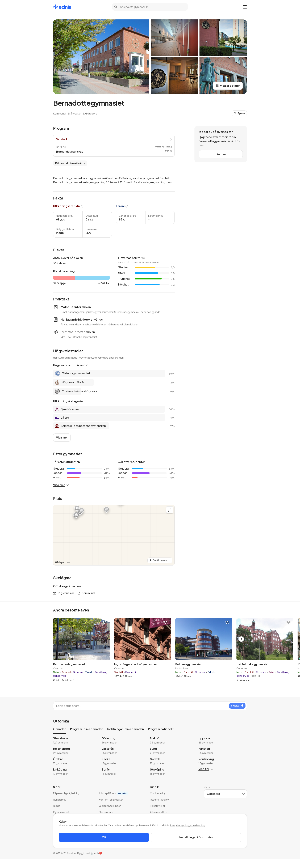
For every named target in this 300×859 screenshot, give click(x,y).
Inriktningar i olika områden (125, 729)
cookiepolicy (197, 825)
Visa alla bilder (230, 85)
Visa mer (62, 437)
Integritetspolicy (179, 825)
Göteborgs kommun (67, 586)
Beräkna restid (161, 560)
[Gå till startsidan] (62, 6)
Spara (241, 113)
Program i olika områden (86, 729)
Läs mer (220, 154)
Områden (59, 729)
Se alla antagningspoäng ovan (153, 182)
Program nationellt (161, 729)
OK (104, 837)
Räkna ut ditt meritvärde (70, 163)
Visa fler (203, 769)
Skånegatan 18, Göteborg (82, 113)
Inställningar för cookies (196, 837)
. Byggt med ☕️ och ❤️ (89, 853)
